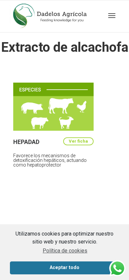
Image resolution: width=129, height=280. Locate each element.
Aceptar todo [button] (64, 267)
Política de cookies (65, 250)
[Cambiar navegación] (112, 15)
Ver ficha (78, 141)
